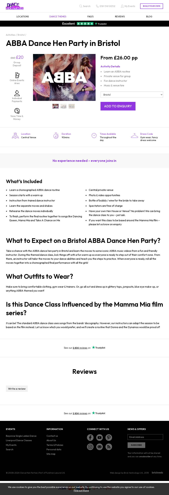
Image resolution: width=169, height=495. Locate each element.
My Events (11, 444)
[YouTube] (99, 437)
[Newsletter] (99, 446)
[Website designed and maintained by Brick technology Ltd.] (157, 473)
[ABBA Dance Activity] (64, 106)
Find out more (81, 490)
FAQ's (90, 16)
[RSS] (108, 446)
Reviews (120, 16)
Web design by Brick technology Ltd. (126, 473)
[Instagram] (90, 446)
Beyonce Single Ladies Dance (21, 435)
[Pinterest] (108, 437)
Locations (23, 16)
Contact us (52, 435)
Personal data (54, 449)
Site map (51, 453)
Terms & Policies (55, 444)
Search (9, 449)
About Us (51, 440)
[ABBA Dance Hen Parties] (55, 106)
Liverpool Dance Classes (19, 440)
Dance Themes (58, 16)
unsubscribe (144, 456)
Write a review (17, 388)
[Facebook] (90, 437)
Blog (149, 16)
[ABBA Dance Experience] (72, 106)
